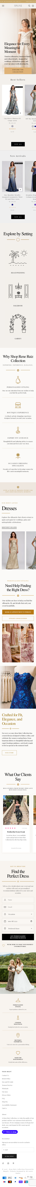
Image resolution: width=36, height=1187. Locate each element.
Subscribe (9, 1156)
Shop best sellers (9, 527)
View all (18, 144)
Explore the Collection (18, 71)
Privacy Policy (6, 1095)
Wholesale (5, 1088)
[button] (18, 1132)
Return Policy (6, 1079)
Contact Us (5, 1075)
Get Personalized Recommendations (18, 937)
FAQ (3, 1098)
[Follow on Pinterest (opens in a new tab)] (13, 1163)
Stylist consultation (18, 618)
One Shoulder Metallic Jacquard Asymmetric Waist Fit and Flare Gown (12, 197)
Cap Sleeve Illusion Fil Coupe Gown (12, 119)
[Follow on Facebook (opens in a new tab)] (3, 1163)
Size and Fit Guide (7, 1082)
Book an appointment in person (18, 612)
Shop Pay (5, 1102)
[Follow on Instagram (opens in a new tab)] (8, 1163)
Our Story (9, 753)
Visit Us (4, 1108)
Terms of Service (7, 1085)
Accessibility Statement (9, 1105)
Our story (5, 1092)
